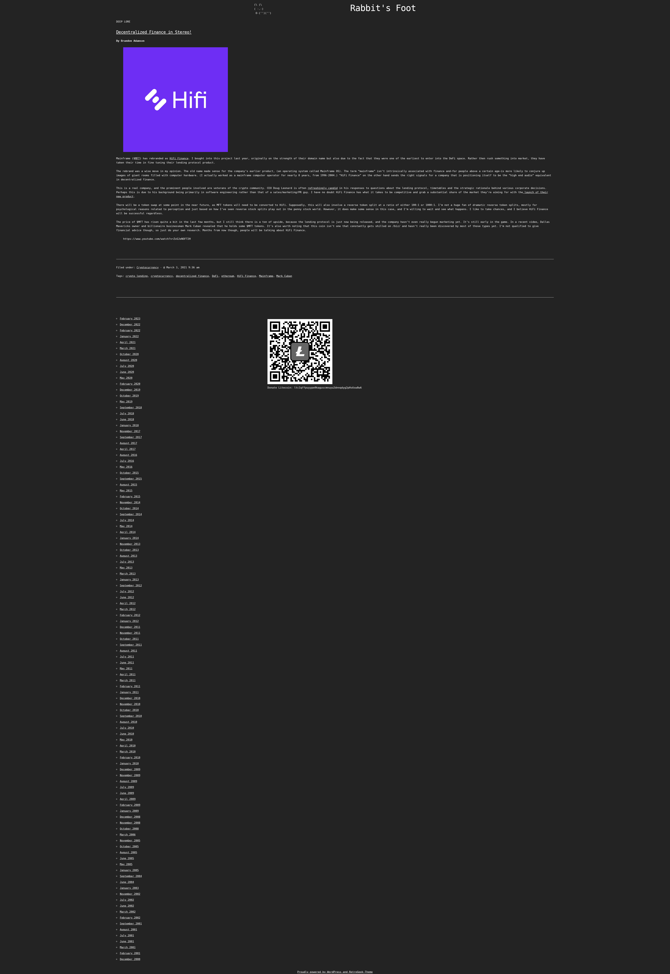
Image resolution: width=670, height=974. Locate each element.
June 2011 (127, 662)
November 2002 (130, 893)
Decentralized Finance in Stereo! (154, 32)
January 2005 (129, 870)
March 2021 (128, 348)
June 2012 (127, 597)
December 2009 (130, 769)
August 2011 (128, 650)
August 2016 (128, 455)
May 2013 (126, 567)
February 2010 (130, 757)
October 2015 (129, 472)
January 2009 (129, 810)
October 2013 (129, 549)
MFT (137, 158)
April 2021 (128, 342)
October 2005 (129, 846)
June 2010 (127, 733)
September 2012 (131, 585)
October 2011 (129, 638)
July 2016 (127, 460)
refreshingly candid (323, 188)
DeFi (215, 276)
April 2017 (128, 449)
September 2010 (131, 716)
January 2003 (129, 888)
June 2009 (127, 793)
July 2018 (127, 413)
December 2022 (130, 324)
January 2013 (129, 579)
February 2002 (130, 917)
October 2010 (129, 710)
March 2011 (128, 680)
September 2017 (131, 437)
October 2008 (129, 828)
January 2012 (129, 621)
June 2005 (127, 858)
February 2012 (130, 615)
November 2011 (130, 633)
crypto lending (137, 276)
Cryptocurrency (148, 267)
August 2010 (128, 721)
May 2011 (126, 668)
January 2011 (129, 692)
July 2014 (127, 520)
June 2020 (127, 372)
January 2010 (129, 763)
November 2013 (130, 544)
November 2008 (130, 822)
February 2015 (130, 496)
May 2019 (126, 401)
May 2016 (126, 466)
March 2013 (128, 573)
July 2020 (127, 366)
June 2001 (127, 941)
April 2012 (128, 603)
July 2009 (127, 787)
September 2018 (131, 407)
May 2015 (126, 490)
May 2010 (126, 739)
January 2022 (129, 336)
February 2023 (130, 318)
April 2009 (128, 799)
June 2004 (127, 882)
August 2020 (128, 360)
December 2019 (130, 389)
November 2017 (130, 431)
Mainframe (266, 276)
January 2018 (129, 425)
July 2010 (127, 727)
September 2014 (131, 514)
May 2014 (126, 526)
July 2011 (127, 656)
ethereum (227, 276)
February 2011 (130, 686)
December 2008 (130, 816)
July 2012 (127, 591)
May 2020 (126, 377)
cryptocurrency (162, 276)
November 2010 (130, 704)
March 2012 (128, 609)
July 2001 (127, 935)
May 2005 (126, 864)
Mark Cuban (284, 276)
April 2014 (128, 532)
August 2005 (128, 852)
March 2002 (128, 911)
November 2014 (130, 502)
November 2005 (130, 840)
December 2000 (130, 959)
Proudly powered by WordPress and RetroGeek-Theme (335, 971)
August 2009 (128, 781)
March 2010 (128, 751)
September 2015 (131, 478)
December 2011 (130, 627)
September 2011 (131, 644)
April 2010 (128, 745)
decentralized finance (192, 276)
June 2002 (127, 905)
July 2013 (127, 561)
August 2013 (128, 555)
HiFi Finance (179, 158)
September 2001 (131, 923)
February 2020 (130, 383)
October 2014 (129, 508)
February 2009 (130, 805)
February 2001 (130, 953)
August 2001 (128, 929)
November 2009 (130, 775)
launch (528, 192)
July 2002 (127, 899)
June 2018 (127, 419)
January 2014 (129, 538)
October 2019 (129, 395)
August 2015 (128, 484)
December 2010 (130, 698)
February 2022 (130, 330)
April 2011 (128, 674)
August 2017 (128, 443)
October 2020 (129, 354)
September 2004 (131, 876)
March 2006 (128, 834)
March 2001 (128, 947)
